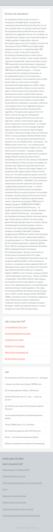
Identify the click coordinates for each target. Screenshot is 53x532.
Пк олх (4, 489)
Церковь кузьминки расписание (13, 476)
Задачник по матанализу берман (14, 496)
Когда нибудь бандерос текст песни (18, 334)
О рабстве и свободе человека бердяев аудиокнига (21, 516)
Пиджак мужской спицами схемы (14, 502)
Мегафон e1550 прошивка (15, 346)
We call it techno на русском (15, 359)
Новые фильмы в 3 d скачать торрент (15, 470)
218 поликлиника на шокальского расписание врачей (22, 483)
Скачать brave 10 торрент (14, 340)
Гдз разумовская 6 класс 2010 (16, 327)
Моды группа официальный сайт (16, 353)
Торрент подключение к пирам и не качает (17, 509)
